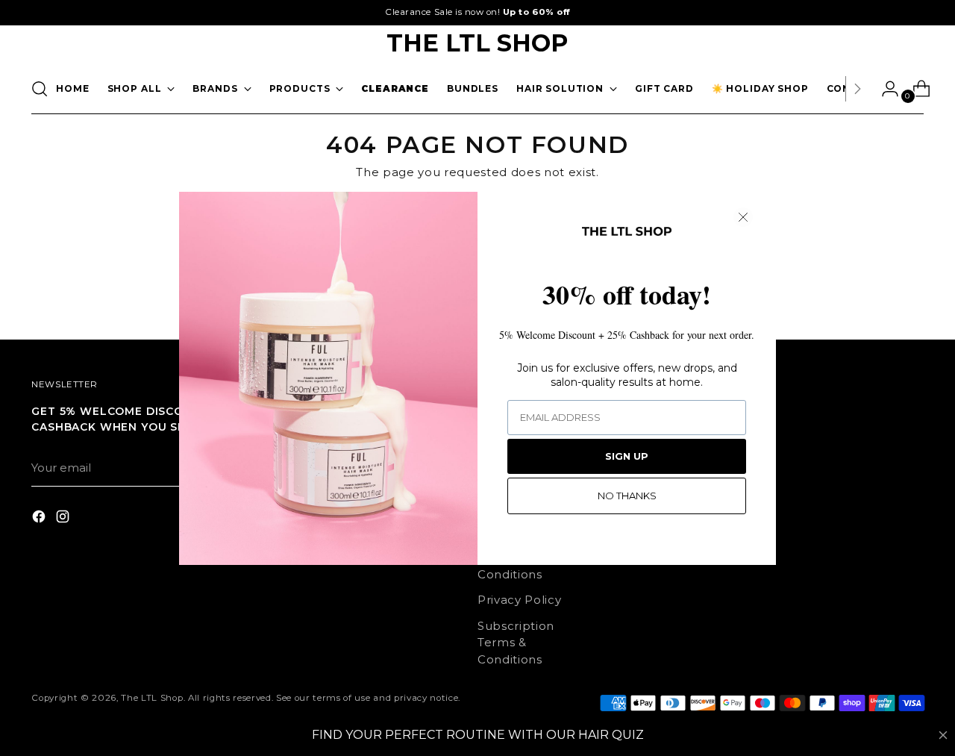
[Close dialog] (743, 217)
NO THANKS (627, 496)
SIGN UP (626, 456)
